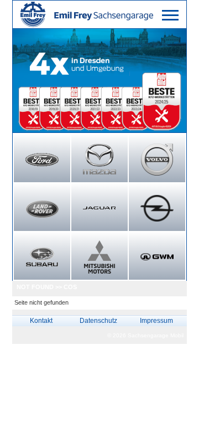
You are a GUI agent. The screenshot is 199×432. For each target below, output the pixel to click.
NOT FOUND (35, 287)
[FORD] (42, 159)
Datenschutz (98, 321)
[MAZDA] (99, 159)
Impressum (156, 321)
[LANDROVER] (42, 208)
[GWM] (157, 257)
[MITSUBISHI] (99, 257)
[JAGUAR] (99, 208)
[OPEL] (157, 208)
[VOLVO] (157, 159)
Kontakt (41, 321)
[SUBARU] (42, 257)
